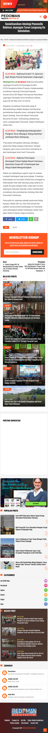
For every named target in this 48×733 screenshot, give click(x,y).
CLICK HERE (36, 504)
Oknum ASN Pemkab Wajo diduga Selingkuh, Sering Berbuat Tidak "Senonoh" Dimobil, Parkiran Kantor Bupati (31, 564)
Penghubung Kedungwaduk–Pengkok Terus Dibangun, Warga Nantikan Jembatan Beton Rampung (23, 134)
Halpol (2, 599)
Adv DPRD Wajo (5, 581)
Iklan (1, 604)
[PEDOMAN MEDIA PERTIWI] (24, 716)
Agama (2, 590)
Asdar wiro (11, 695)
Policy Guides (14, 723)
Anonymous (11, 671)
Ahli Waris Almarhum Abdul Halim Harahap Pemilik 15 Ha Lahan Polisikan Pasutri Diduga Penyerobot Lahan (30, 621)
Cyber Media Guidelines (35, 720)
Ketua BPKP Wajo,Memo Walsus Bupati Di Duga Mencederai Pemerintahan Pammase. (30, 517)
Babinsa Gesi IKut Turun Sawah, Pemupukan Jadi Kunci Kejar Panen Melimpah (23, 403)
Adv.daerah (3, 585)
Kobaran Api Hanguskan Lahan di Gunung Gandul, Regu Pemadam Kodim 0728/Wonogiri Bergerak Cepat (23, 340)
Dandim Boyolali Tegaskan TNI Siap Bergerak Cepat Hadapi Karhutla (22, 382)
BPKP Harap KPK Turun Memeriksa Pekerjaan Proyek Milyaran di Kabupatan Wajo (31, 528)
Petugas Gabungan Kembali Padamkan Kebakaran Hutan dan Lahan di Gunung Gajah (23, 298)
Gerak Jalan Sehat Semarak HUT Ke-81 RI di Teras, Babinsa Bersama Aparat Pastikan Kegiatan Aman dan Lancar (30, 655)
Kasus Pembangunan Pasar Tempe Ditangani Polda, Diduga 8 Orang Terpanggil (31, 540)
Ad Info (23, 720)
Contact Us (15, 720)
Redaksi (7, 720)
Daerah (2, 594)
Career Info (34, 723)
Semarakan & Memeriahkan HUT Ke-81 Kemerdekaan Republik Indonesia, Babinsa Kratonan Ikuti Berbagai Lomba (22, 318)
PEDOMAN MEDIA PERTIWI (29, 728)
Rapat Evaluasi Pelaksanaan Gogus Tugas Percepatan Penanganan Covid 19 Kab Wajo (29, 552)
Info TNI (15, 227)
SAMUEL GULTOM (13, 679)
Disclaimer (25, 723)
